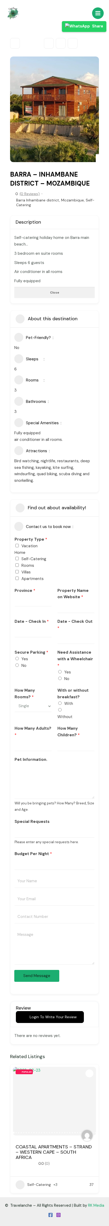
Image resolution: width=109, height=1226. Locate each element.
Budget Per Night (33, 853)
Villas (26, 572)
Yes (24, 659)
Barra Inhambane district (37, 200)
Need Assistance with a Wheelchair (75, 659)
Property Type (31, 539)
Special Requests (32, 821)
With (68, 703)
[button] (17, 109)
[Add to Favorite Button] (89, 1073)
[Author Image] (87, 1135)
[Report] (73, 43)
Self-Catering (33, 559)
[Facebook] (50, 1215)
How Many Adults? (33, 732)
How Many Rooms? (25, 694)
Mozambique (72, 200)
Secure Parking (31, 652)
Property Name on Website (73, 594)
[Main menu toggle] (98, 13)
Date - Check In (32, 621)
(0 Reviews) (30, 194)
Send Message (36, 975)
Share (97, 26)
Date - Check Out (75, 625)
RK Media (96, 1205)
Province (25, 590)
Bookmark (49, 43)
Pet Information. (31, 759)
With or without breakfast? (73, 694)
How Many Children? (68, 732)
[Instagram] (58, 1215)
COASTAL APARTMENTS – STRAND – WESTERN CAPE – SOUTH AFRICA (54, 1152)
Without (64, 716)
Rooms (27, 565)
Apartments (32, 578)
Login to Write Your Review (53, 1017)
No (23, 665)
